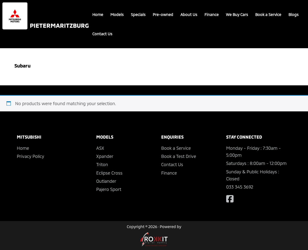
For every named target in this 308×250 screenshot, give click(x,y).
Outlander (106, 181)
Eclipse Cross (109, 173)
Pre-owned (163, 14)
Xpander (104, 156)
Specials (138, 14)
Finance (212, 14)
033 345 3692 (239, 186)
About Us (188, 14)
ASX (100, 148)
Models (117, 14)
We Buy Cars (237, 14)
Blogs (294, 14)
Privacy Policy (30, 156)
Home (97, 14)
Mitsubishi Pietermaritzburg (15, 16)
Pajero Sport (108, 189)
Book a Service (268, 14)
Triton (102, 164)
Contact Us (102, 33)
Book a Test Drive (178, 156)
